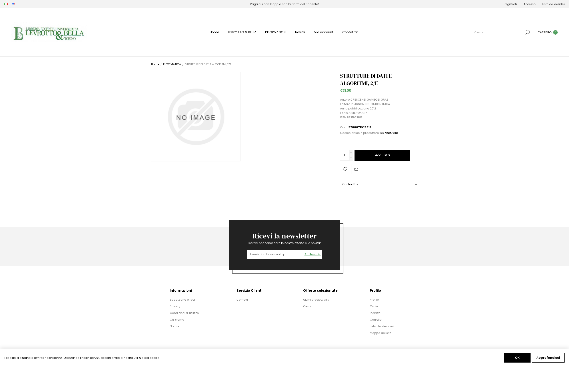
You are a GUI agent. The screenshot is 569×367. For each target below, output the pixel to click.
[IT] (6, 4)
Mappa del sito (380, 333)
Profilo (374, 300)
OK (517, 357)
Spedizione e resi (182, 300)
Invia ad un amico (356, 169)
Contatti (242, 300)
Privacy (175, 306)
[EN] (13, 4)
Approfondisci (548, 357)
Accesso (529, 4)
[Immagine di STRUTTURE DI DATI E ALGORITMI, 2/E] (195, 116)
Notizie (175, 326)
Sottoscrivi (313, 254)
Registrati (510, 4)
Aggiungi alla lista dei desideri (345, 169)
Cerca (527, 32)
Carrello (376, 319)
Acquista (382, 155)
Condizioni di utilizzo (184, 313)
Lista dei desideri (382, 326)
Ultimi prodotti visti (316, 300)
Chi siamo (177, 319)
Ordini (374, 306)
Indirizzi (375, 313)
